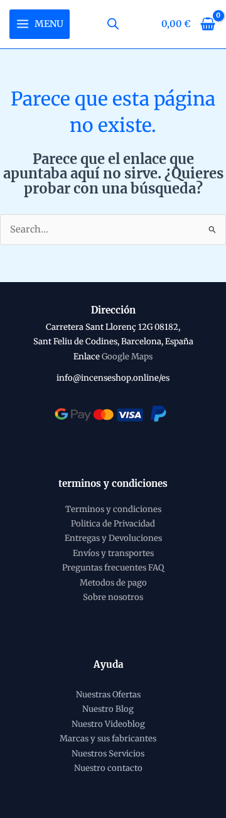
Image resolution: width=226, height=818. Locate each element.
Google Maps (127, 356)
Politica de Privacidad (113, 523)
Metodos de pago (113, 582)
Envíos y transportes (113, 553)
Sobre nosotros (113, 597)
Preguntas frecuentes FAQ (113, 567)
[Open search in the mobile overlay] (113, 24)
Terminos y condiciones (113, 509)
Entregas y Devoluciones (113, 538)
